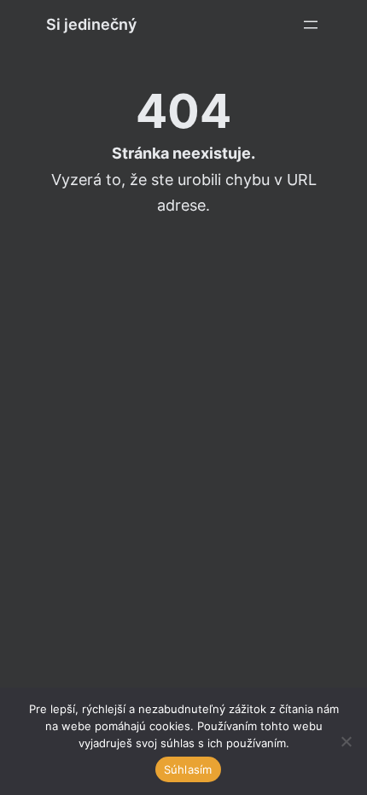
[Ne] (345, 741)
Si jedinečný (91, 24)
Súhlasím (188, 769)
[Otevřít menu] (310, 25)
